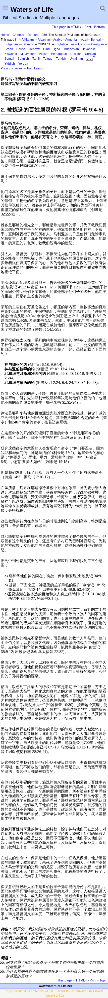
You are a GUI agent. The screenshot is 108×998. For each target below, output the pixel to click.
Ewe (72, 44)
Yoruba (23, 63)
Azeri (84, 39)
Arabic (57, 39)
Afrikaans (28, 39)
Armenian (72, 39)
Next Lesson (35, 68)
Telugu (47, 58)
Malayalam (27, 54)
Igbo (57, 49)
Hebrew (34, 49)
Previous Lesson (12, 68)
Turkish (61, 58)
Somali (9, 58)
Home (5, 35)
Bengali (96, 39)
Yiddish (10, 63)
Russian (76, 54)
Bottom (99, 27)
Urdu (89, 58)
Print (87, 27)
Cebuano (27, 44)
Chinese (18, 35)
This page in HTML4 (66, 27)
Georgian (97, 44)
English (60, 44)
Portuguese (59, 54)
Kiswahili (11, 54)
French (83, 44)
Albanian (44, 39)
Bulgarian (11, 44)
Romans (33, 35)
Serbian (90, 54)
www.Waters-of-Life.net (55, 986)
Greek (9, 49)
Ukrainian (76, 58)
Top (102, 980)
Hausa (20, 49)
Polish (43, 54)
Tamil (36, 58)
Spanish (23, 58)
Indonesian (71, 49)
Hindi (46, 49)
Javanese (89, 49)
